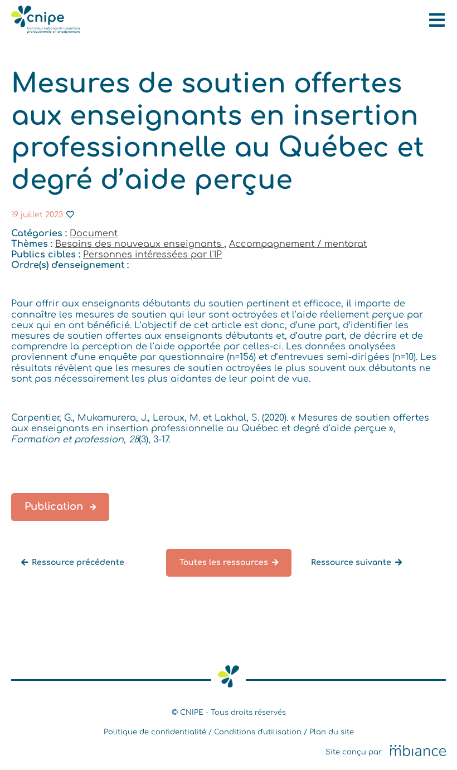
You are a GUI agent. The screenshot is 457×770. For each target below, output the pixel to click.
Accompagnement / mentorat (298, 244)
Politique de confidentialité (155, 732)
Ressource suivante (351, 562)
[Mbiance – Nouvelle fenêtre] (418, 752)
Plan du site (331, 732)
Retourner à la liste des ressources (93, 582)
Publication (55, 506)
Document (94, 233)
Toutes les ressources (223, 562)
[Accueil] (45, 31)
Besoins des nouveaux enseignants (139, 244)
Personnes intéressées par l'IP (152, 255)
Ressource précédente (78, 562)
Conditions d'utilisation (258, 732)
